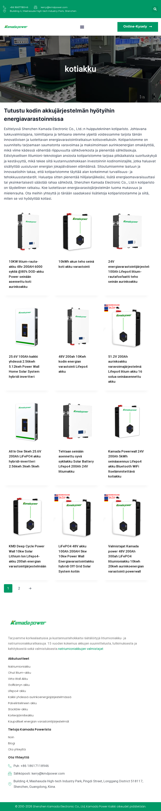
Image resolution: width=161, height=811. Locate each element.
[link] (80, 649)
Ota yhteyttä (17, 749)
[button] (155, 9)
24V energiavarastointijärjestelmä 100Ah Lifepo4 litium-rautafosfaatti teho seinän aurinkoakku (131, 272)
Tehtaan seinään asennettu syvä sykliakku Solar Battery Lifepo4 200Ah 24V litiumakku (76, 461)
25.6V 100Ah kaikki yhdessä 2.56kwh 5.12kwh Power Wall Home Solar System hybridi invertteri (24, 367)
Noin (11, 737)
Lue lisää (65, 279)
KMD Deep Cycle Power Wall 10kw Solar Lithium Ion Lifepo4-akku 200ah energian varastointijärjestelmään (27, 556)
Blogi (11, 743)
